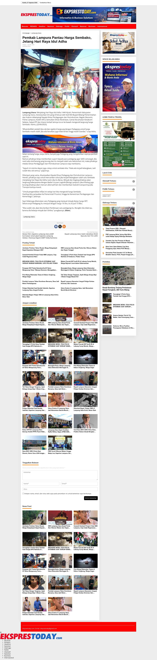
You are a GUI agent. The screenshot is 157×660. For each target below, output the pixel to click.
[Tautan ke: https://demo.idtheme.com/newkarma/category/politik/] (133, 189)
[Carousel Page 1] (103, 194)
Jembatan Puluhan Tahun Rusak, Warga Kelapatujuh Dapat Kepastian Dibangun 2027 (39, 249)
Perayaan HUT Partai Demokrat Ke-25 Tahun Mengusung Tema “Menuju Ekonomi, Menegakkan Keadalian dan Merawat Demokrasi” (39, 269)
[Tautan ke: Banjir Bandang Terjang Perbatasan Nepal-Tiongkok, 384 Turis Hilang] (119, 275)
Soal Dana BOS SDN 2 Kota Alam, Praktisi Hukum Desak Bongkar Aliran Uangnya (85, 431)
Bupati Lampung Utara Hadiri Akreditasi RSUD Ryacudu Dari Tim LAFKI (81, 234)
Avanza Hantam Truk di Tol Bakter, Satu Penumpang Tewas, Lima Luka (123, 316)
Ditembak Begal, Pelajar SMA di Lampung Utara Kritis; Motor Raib (40, 296)
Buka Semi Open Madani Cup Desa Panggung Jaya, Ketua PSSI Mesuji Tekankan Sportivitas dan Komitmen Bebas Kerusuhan (120, 248)
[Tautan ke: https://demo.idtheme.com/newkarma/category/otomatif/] (133, 181)
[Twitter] (60, 226)
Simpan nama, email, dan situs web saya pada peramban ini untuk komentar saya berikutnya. (58, 494)
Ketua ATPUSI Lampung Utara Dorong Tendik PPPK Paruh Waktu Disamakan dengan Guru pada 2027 (34, 431)
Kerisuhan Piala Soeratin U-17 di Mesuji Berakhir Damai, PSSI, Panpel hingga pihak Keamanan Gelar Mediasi (120, 254)
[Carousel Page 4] (108, 194)
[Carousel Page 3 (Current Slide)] (107, 194)
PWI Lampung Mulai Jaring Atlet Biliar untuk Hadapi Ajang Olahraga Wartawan (119, 235)
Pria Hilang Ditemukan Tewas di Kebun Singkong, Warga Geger (38, 276)
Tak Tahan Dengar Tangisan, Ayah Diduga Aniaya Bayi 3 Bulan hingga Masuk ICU (79, 276)
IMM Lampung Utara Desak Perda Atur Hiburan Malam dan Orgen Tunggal (79, 249)
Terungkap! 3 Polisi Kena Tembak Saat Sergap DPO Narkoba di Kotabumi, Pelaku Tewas (78, 255)
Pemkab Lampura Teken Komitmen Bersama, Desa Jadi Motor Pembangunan (40, 282)
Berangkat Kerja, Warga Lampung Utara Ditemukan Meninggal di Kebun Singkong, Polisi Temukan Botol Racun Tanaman (78, 269)
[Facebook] (56, 226)
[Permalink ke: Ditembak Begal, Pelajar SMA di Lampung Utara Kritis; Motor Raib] (86, 400)
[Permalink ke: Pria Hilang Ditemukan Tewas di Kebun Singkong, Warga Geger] (86, 357)
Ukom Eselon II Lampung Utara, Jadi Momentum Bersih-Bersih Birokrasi (77, 289)
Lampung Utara (26, 46)
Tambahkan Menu (45, 3)
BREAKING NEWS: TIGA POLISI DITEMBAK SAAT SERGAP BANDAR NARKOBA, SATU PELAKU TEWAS (40, 262)
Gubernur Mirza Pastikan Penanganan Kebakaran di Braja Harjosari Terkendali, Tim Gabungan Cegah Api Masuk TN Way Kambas (123, 327)
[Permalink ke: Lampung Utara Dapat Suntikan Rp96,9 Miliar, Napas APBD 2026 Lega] (60, 421)
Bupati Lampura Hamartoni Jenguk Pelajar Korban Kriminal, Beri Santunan (77, 282)
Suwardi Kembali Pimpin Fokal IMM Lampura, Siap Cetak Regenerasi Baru (39, 255)
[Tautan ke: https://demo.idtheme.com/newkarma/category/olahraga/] (133, 203)
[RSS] (64, 226)
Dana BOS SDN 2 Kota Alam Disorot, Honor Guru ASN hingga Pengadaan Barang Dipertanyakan (33, 452)
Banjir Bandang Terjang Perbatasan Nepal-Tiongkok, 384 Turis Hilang (117, 289)
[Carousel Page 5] (110, 194)
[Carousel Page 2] (105, 194)
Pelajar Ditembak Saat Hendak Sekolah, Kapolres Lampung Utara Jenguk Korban (38, 289)
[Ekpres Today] (36, 14)
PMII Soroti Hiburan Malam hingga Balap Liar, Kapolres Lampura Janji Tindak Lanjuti (59, 452)
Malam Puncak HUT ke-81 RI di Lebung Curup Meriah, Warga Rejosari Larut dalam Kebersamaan (78, 262)
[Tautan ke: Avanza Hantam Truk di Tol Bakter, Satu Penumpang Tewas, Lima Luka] (107, 319)
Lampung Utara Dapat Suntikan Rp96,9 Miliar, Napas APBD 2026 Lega (58, 431)
